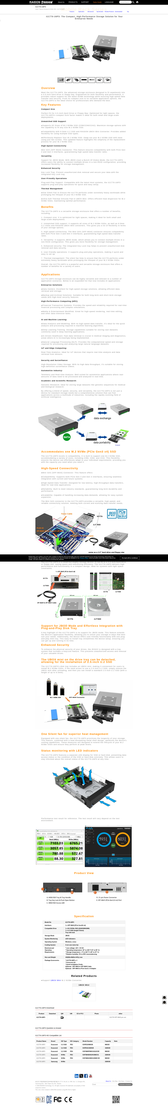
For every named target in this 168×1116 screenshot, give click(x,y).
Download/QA (118, 11)
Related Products (109, 11)
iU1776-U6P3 (40, 1044)
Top (128, 11)
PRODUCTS (73, 2)
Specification (100, 11)
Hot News (121, 1081)
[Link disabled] (35, 2)
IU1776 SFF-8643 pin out (118, 1017)
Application (81, 11)
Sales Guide (97, 2)
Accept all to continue (130, 558)
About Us (61, 2)
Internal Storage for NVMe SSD (48, 9)
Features (72, 11)
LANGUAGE (109, 2)
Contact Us (129, 1081)
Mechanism (91, 11)
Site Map (114, 1081)
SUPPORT (85, 2)
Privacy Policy (84, 558)
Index (36, 9)
